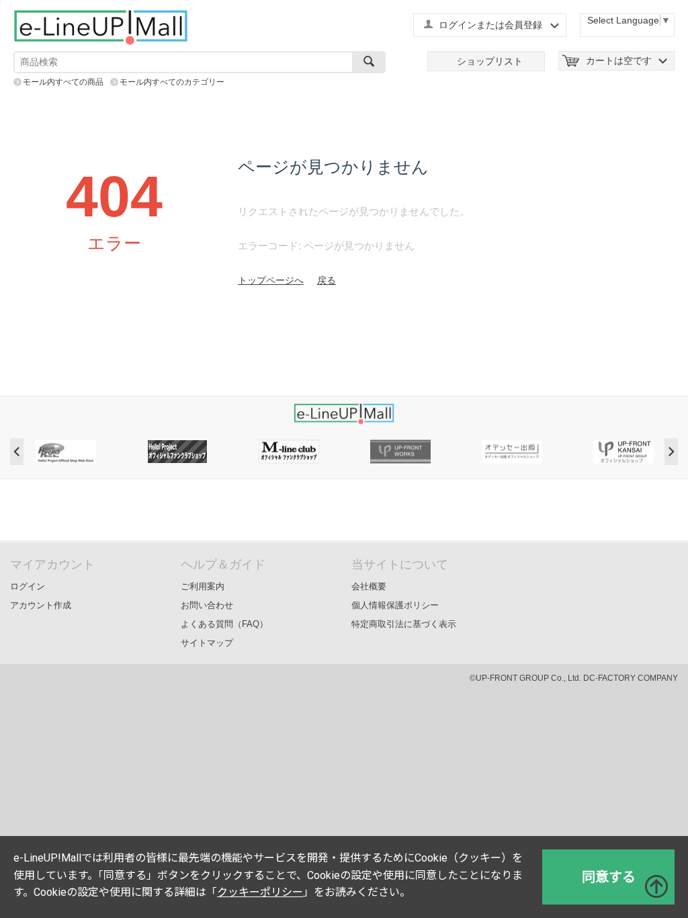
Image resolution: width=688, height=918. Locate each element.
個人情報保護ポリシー (395, 605)
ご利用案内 (202, 586)
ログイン (27, 586)
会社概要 (368, 586)
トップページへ (271, 280)
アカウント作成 (40, 605)
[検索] (369, 62)
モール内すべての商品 (63, 82)
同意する (609, 877)
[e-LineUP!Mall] (100, 27)
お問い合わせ (207, 605)
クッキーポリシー (260, 892)
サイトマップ (207, 643)
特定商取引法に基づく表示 (403, 624)
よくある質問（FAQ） (224, 624)
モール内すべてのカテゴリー (172, 82)
